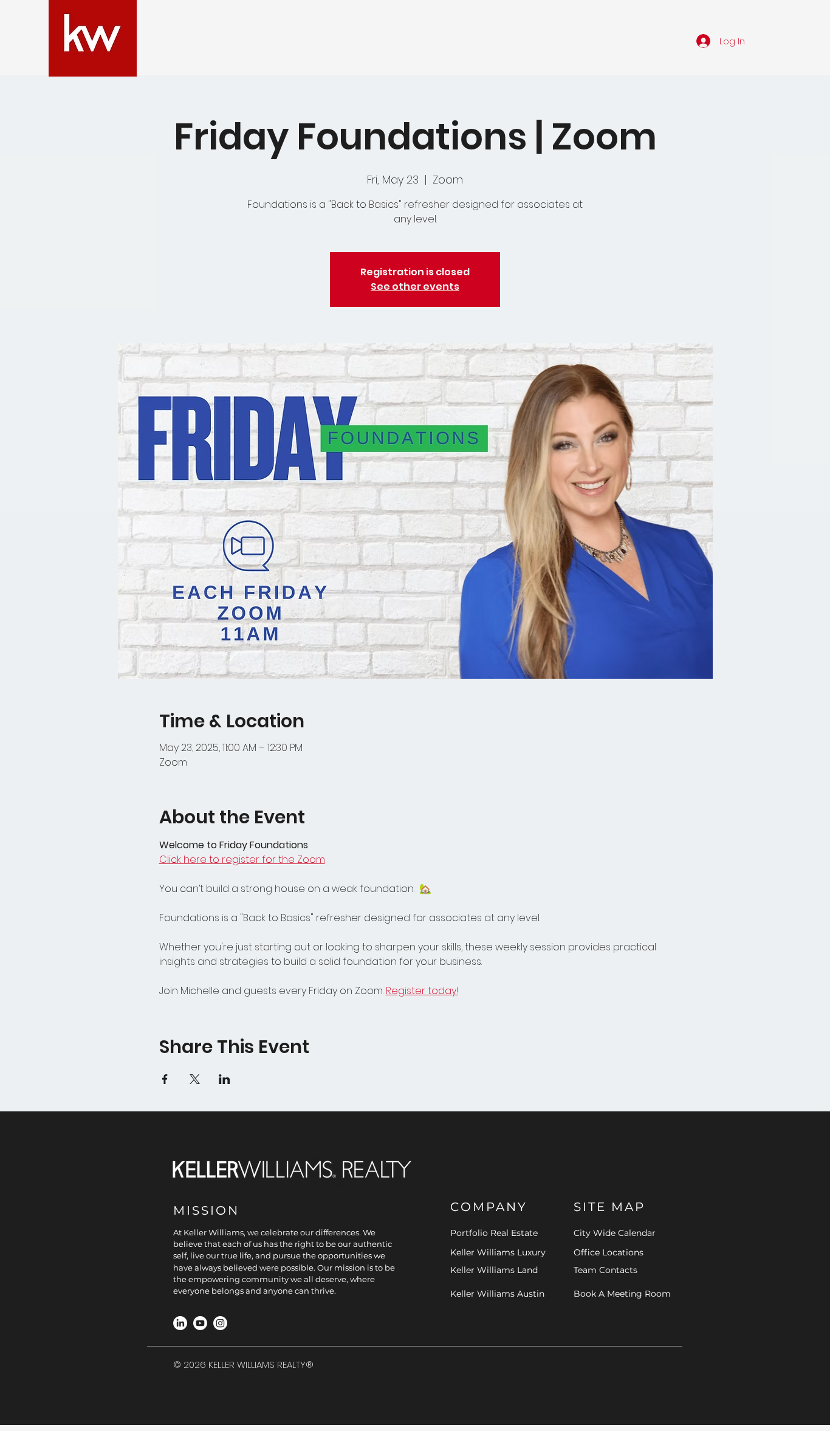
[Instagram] (220, 1323)
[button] (229, 40)
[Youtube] (200, 1323)
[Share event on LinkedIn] (224, 1079)
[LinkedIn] (180, 1323)
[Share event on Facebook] (165, 1079)
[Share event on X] (195, 1079)
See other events (415, 286)
